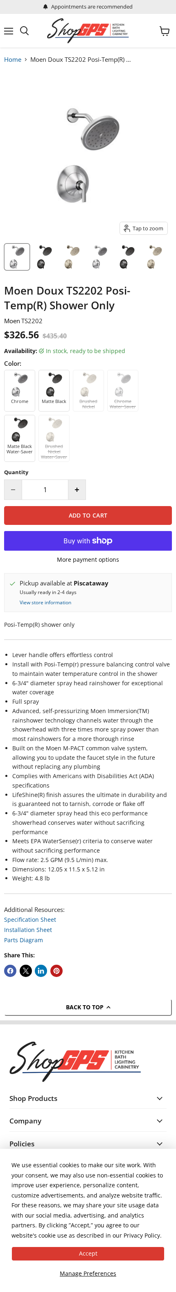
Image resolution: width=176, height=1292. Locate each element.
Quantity (16, 472)
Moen (12, 321)
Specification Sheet (30, 919)
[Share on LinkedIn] (41, 971)
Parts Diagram (23, 940)
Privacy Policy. (143, 1235)
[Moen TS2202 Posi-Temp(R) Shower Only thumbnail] (17, 257)
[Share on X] (26, 971)
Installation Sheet (28, 930)
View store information (45, 602)
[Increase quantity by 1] (77, 489)
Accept (88, 1253)
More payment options (88, 559)
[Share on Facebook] (10, 971)
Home (12, 59)
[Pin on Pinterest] (56, 971)
